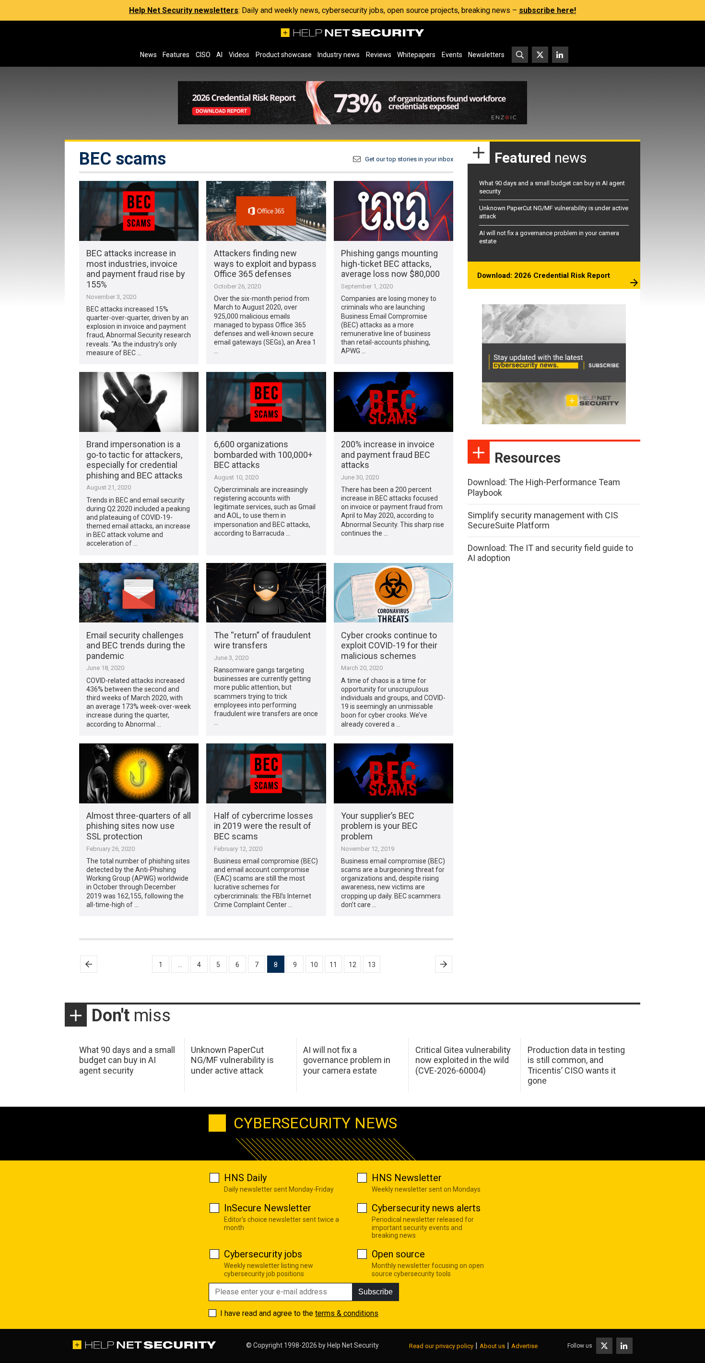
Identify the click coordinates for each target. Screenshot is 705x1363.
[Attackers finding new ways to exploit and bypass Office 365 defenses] (266, 211)
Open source (398, 1254)
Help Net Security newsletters (183, 10)
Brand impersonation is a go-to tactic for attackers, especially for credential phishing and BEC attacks (134, 459)
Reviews (378, 55)
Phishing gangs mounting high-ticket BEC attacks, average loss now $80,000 (390, 263)
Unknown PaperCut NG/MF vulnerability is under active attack (232, 1060)
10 (314, 964)
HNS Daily (245, 1178)
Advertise (524, 1346)
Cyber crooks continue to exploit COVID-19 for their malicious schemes (389, 645)
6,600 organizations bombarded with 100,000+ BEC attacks (263, 454)
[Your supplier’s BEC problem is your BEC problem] (393, 773)
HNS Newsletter (407, 1178)
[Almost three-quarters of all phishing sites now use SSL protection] (139, 773)
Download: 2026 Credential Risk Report (543, 275)
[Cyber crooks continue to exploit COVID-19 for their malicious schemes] (393, 593)
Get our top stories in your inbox (409, 159)
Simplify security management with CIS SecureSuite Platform (543, 520)
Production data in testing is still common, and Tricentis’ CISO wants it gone (576, 1065)
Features (176, 55)
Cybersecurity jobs (263, 1254)
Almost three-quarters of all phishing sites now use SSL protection (138, 826)
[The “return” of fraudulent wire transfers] (266, 593)
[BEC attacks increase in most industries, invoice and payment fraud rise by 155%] (139, 211)
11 (333, 964)
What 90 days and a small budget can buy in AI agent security (127, 1060)
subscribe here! (547, 10)
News (148, 55)
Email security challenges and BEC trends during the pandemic (135, 645)
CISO (203, 55)
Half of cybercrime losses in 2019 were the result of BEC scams (263, 826)
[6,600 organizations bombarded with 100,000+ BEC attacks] (266, 402)
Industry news (338, 55)
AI (219, 55)
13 (372, 964)
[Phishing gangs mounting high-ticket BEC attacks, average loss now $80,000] (393, 211)
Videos (239, 55)
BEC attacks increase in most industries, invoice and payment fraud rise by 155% (135, 268)
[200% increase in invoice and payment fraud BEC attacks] (393, 402)
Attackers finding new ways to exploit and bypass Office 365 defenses (265, 263)
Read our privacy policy (441, 1346)
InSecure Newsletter (267, 1208)
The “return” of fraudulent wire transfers (262, 640)
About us (492, 1346)
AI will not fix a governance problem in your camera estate (346, 1060)
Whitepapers (416, 55)
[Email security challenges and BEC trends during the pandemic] (139, 593)
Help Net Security (353, 1345)
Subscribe (375, 1292)
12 (352, 964)
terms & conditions (346, 1313)
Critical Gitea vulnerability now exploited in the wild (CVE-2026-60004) (463, 1060)
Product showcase (284, 55)
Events (452, 55)
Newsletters (486, 55)
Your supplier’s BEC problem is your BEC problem (379, 826)
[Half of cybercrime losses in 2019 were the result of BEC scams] (266, 773)
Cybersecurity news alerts (426, 1208)
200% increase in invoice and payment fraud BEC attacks (388, 454)
